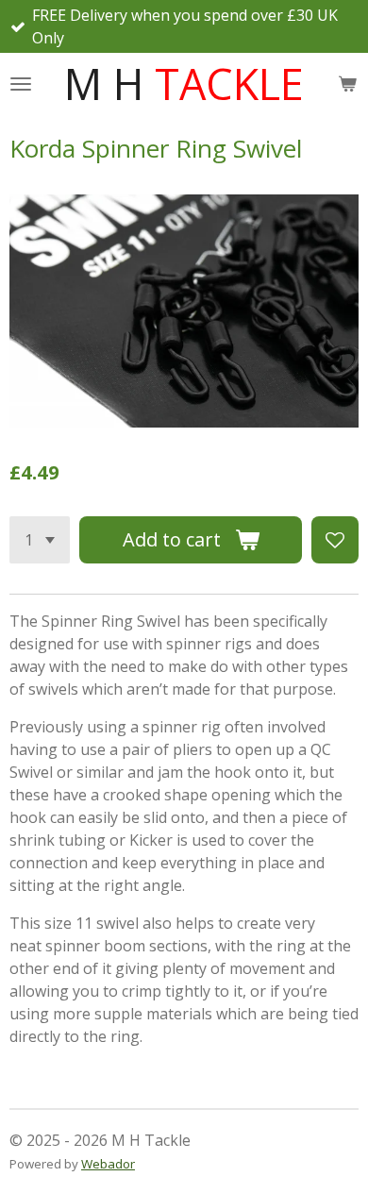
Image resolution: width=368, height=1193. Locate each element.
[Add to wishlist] (335, 539)
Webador (108, 1163)
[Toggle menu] (21, 83)
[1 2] (39, 539)
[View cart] (347, 83)
